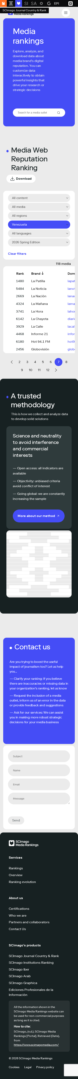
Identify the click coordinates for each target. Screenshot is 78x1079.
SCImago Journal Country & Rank (34, 956)
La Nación (38, 296)
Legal (27, 1067)
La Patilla (38, 281)
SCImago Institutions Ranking (31, 962)
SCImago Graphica (23, 983)
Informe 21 (39, 334)
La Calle (37, 326)
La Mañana (39, 304)
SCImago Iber (19, 969)
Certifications (19, 909)
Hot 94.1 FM (40, 342)
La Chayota (39, 319)
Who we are (17, 915)
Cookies (14, 1067)
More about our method (36, 516)
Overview (15, 875)
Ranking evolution (22, 882)
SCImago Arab (20, 976)
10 (30, 370)
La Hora (37, 311)
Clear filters (17, 254)
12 (47, 370)
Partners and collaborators (29, 922)
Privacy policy (45, 1067)
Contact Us (17, 929)
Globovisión (40, 349)
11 (39, 370)
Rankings (16, 868)
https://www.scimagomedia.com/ (36, 1045)
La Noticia (38, 289)
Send (16, 820)
